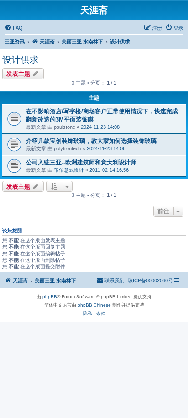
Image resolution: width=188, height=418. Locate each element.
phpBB (49, 296)
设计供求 (20, 60)
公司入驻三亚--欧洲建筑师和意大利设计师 (81, 162)
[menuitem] (14, 27)
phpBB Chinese (94, 304)
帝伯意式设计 (69, 170)
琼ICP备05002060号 (150, 280)
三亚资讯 (15, 41)
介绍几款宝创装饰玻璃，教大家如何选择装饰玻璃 (91, 141)
